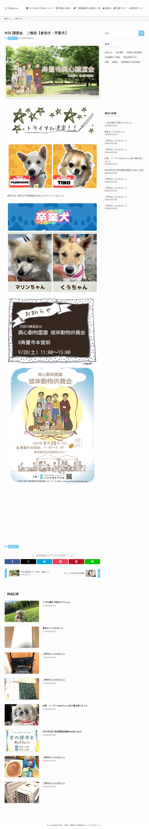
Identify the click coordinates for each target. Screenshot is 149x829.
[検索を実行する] (141, 33)
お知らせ (108, 52)
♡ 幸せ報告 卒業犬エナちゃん (118, 124)
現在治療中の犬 (130, 57)
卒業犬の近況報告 (134, 52)
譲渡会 (115, 62)
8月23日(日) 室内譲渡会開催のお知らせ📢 (124, 171)
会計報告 (119, 52)
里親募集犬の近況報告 (130, 62)
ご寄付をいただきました (116, 142)
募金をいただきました (115, 133)
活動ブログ (13, 38)
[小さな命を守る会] (12, 8)
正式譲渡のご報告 (112, 57)
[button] (12, 561)
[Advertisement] (52, 515)
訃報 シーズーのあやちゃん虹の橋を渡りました (124, 161)
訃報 (107, 62)
